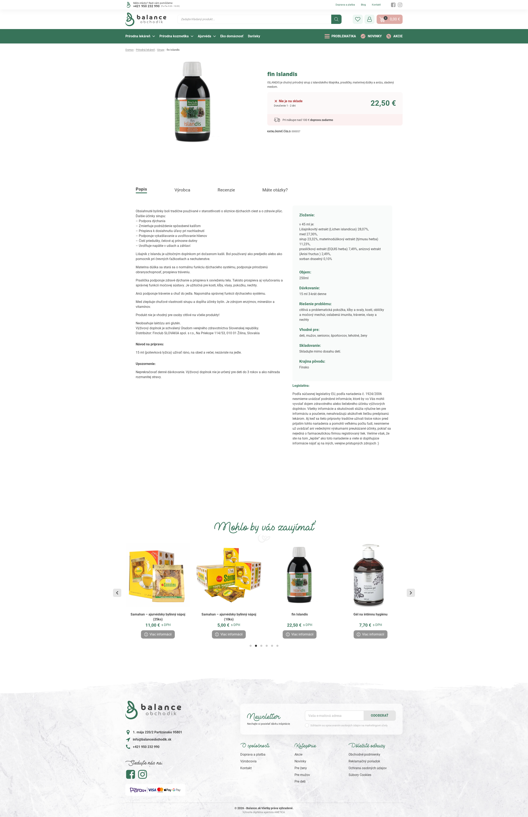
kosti (368, 310)
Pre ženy (301, 768)
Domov (129, 49)
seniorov (323, 336)
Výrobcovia (248, 761)
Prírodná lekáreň (145, 49)
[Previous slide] (117, 593)
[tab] (250, 645)
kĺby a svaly (355, 310)
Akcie (298, 754)
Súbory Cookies (360, 775)
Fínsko (304, 367)
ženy (364, 336)
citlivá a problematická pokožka (322, 310)
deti (302, 336)
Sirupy (160, 49)
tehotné (353, 336)
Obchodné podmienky (364, 754)
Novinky (300, 761)
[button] (358, 19)
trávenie (359, 315)
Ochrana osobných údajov (368, 768)
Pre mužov (302, 775)
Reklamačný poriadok (364, 761)
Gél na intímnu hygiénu (370, 614)
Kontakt (376, 4)
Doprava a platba (345, 4)
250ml (304, 278)
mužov (311, 336)
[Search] (336, 19)
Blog (363, 4)
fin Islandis (299, 614)
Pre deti (300, 781)
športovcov (339, 336)
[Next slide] (411, 593)
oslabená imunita (339, 315)
